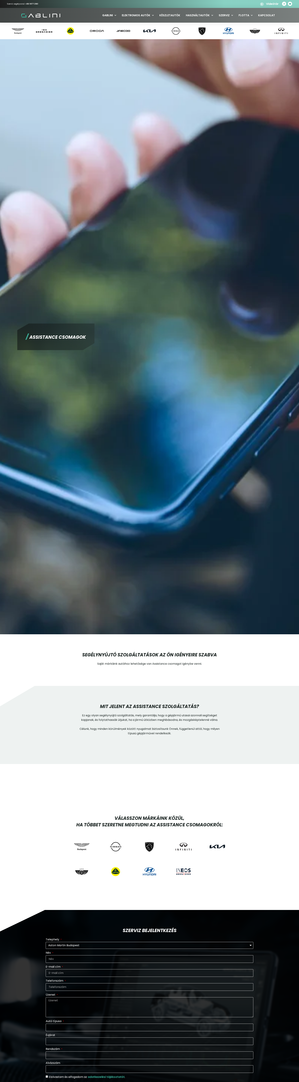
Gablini (107, 15)
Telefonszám (55, 981)
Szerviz (224, 15)
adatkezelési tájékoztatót (106, 1077)
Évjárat (50, 1035)
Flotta (244, 15)
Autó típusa (54, 1021)
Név (49, 953)
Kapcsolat (266, 15)
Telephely (53, 939)
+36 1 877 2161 (31, 4)
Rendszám (53, 1049)
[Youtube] (290, 4)
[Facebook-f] (284, 4)
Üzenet (51, 995)
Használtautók (198, 15)
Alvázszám (53, 1063)
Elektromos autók (136, 15)
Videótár (272, 4)
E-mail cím (53, 967)
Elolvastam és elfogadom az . (87, 1077)
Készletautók (169, 15)
